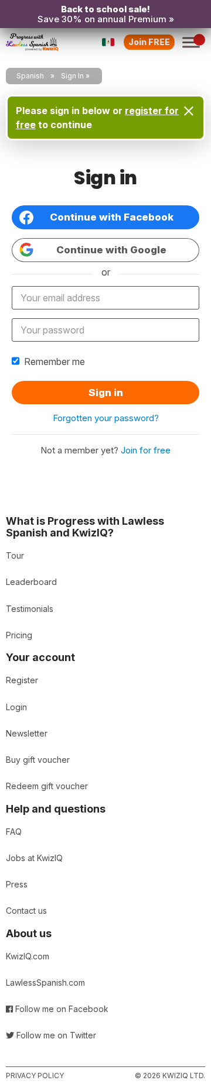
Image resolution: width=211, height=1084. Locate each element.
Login (16, 707)
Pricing (19, 635)
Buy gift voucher (38, 760)
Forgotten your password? (106, 418)
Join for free (146, 450)
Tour (15, 555)
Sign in (106, 392)
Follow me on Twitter (55, 1035)
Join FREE (149, 42)
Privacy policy (35, 1075)
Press (17, 884)
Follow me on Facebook (60, 1009)
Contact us (26, 911)
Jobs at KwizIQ (34, 858)
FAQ (14, 832)
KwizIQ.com (27, 956)
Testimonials (29, 609)
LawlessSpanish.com (45, 982)
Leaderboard (31, 582)
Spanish (30, 75)
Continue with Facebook (111, 217)
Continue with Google (111, 250)
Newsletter (26, 733)
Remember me (54, 361)
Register (22, 680)
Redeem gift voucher (47, 786)
